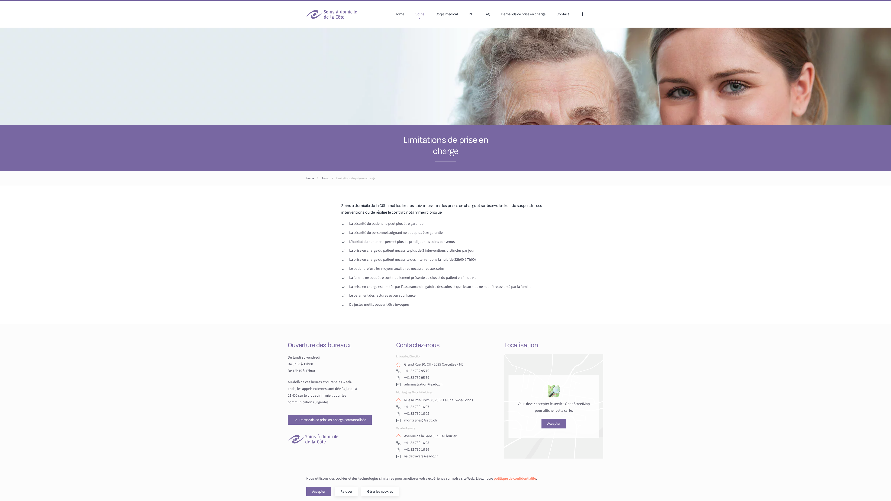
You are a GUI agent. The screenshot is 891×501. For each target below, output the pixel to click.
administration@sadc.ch (423, 384)
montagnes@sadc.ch (420, 420)
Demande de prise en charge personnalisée (332, 420)
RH (471, 14)
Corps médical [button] (447, 14)
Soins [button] (419, 14)
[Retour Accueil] (331, 14)
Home (399, 14)
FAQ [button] (487, 14)
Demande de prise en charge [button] (523, 14)
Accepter (553, 423)
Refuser (346, 491)
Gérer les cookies (380, 491)
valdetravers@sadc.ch (421, 456)
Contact (562, 14)
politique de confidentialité (515, 478)
